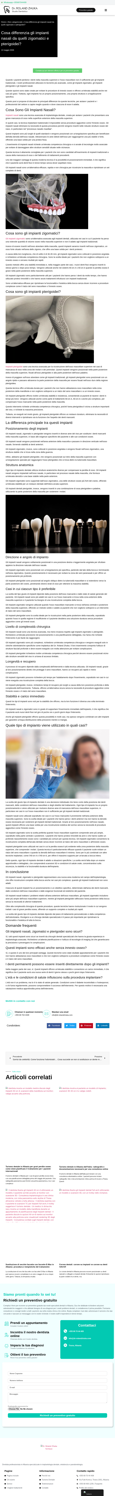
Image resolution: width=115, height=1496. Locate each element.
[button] (54, 1025)
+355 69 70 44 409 (76, 1331)
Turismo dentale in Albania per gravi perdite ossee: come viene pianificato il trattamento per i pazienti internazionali (28, 1169)
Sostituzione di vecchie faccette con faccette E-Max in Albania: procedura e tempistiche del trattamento (30, 1265)
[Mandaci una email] (46, 1013)
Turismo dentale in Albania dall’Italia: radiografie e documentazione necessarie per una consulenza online (83, 1168)
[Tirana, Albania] (65, 1345)
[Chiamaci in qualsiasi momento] (9, 1013)
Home (3, 22)
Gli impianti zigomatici (16, 239)
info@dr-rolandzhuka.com (80, 1338)
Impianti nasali (12, 115)
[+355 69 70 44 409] (65, 1331)
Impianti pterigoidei (14, 367)
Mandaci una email (60, 1012)
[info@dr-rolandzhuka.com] (65, 1338)
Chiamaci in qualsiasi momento (29, 1012)
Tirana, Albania (75, 1345)
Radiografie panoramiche (18, 1406)
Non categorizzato (15, 22)
